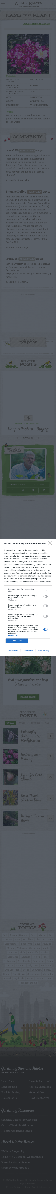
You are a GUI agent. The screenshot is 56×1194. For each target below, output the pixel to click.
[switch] (45, 596)
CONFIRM (17, 641)
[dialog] (28, 597)
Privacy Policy (43, 650)
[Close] (50, 543)
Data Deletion (12, 650)
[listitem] (28, 590)
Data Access (28, 650)
